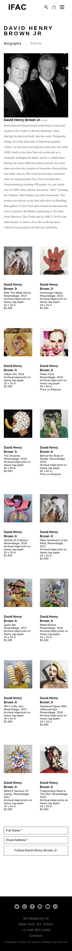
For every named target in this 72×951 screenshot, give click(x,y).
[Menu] (62, 7)
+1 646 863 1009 (36, 930)
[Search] (46, 7)
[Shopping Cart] (54, 7)
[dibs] (55, 906)
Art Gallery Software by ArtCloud (47, 942)
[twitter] (16, 906)
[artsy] (24, 906)
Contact (36, 935)
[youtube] (47, 906)
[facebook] (32, 906)
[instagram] (39, 906)
